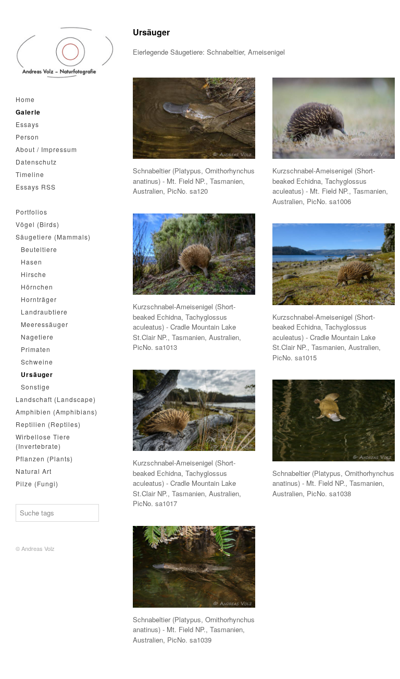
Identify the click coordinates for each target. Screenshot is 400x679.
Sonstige (35, 386)
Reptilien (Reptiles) (48, 424)
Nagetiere (37, 336)
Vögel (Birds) (37, 224)
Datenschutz (36, 161)
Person (27, 136)
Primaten (36, 349)
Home (25, 99)
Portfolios (31, 211)
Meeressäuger (44, 324)
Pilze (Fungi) (37, 483)
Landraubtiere (44, 311)
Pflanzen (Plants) (44, 458)
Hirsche (33, 274)
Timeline (30, 174)
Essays (27, 124)
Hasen (31, 261)
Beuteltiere (39, 249)
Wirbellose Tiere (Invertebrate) (43, 441)
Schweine (37, 361)
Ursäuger (37, 374)
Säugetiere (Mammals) (53, 236)
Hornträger (39, 299)
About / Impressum (46, 149)
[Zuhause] (65, 52)
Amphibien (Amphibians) (56, 411)
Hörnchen (37, 286)
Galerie (28, 112)
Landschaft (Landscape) (56, 399)
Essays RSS (36, 186)
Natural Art (34, 471)
